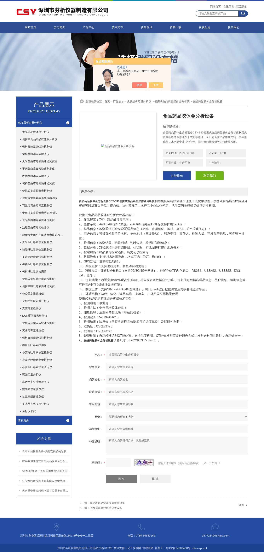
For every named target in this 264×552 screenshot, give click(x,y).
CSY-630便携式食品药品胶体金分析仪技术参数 (46, 461)
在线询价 (177, 175)
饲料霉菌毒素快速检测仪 (37, 146)
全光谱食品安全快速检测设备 (107, 503)
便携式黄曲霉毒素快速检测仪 (39, 198)
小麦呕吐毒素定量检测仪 (37, 359)
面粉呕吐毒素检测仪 (34, 345)
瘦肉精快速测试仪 (33, 389)
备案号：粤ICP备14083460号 (173, 548)
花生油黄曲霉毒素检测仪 (37, 205)
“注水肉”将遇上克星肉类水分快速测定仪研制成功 (46, 471)
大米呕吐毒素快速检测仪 (37, 242)
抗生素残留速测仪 (33, 396)
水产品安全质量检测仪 (35, 381)
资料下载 (175, 27)
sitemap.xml (199, 548)
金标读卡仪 (29, 411)
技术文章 (117, 27)
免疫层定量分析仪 (33, 293)
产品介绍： (88, 191)
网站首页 (215, 6)
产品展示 (118, 101)
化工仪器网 (134, 548)
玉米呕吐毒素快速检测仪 (37, 256)
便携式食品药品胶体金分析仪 (39, 139)
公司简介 (59, 27)
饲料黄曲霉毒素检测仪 (35, 154)
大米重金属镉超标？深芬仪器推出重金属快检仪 (46, 490)
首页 (107, 101)
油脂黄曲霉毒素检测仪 (35, 227)
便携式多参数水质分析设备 (106, 507)
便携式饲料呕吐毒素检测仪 (38, 278)
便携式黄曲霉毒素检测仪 (37, 190)
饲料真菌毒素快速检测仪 (37, 337)
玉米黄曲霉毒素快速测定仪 (38, 168)
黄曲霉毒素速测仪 (33, 330)
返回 (241, 505)
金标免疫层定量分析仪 (35, 300)
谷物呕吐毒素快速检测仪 (37, 264)
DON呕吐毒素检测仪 (34, 315)
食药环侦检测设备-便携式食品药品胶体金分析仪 (46, 451)
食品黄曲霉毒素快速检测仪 (38, 220)
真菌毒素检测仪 (31, 308)
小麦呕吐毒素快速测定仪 (37, 367)
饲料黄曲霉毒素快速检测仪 (38, 183)
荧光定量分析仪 (31, 374)
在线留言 (228, 6)
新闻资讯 (146, 27)
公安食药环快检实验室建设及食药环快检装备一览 (46, 480)
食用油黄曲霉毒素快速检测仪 (39, 212)
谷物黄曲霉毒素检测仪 (35, 176)
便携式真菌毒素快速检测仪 (38, 323)
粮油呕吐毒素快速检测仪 (37, 249)
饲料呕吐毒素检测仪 (34, 271)
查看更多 (23, 420)
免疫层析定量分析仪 (30, 122)
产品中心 (88, 27)
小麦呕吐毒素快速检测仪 (37, 352)
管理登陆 (147, 548)
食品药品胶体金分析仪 (35, 131)
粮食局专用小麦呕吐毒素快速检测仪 (44, 234)
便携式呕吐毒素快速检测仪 (38, 286)
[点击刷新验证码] (144, 462)
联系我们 (241, 6)
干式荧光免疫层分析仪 (35, 403)
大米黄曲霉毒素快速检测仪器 (39, 161)
